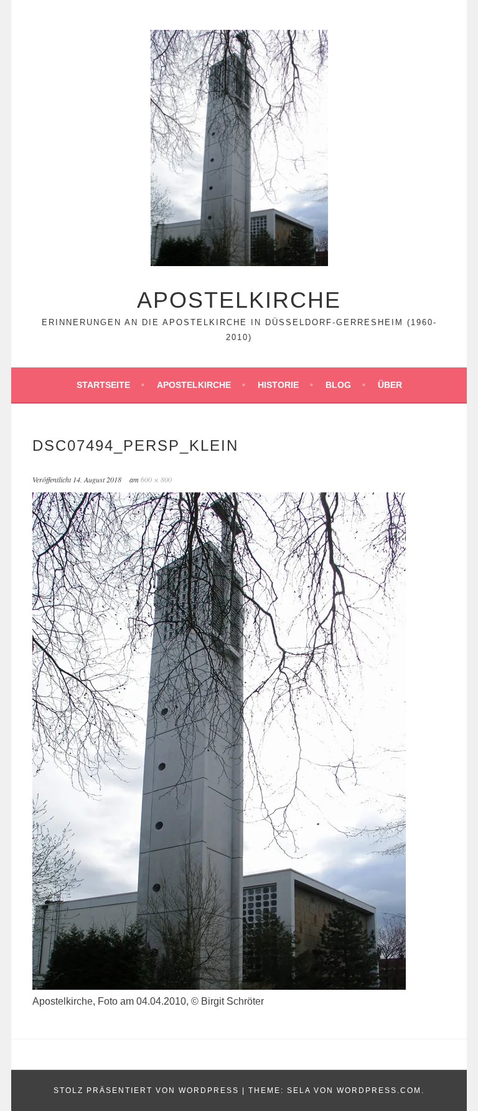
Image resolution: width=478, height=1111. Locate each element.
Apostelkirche (239, 300)
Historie (278, 385)
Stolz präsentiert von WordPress (146, 1090)
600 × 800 (156, 479)
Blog (338, 385)
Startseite (103, 385)
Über (390, 385)
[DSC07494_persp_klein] (219, 986)
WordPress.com (379, 1090)
